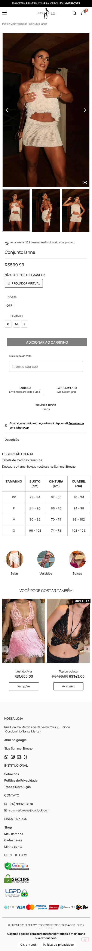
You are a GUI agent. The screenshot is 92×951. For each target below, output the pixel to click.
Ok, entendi (28, 944)
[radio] (9, 305)
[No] (85, 939)
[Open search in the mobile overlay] (75, 13)
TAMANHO (16, 316)
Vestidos (46, 573)
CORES (12, 297)
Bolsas (77, 573)
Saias (15, 573)
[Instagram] (13, 757)
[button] (4, 561)
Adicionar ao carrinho (47, 342)
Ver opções (24, 686)
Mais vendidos (18, 24)
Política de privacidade (58, 944)
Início (5, 24)
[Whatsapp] (6, 757)
